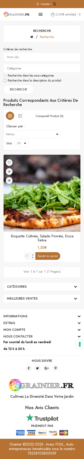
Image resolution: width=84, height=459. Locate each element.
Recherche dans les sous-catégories (31, 75)
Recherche (47, 37)
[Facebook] (28, 368)
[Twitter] (37, 368)
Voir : (10, 143)
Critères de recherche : (18, 49)
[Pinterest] (55, 368)
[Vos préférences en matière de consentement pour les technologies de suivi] (79, 344)
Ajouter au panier (48, 256)
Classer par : (15, 126)
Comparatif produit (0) (49, 116)
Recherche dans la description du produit (34, 80)
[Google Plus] (46, 368)
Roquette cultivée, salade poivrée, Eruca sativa (42, 238)
